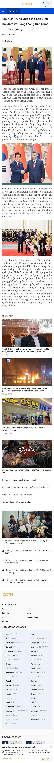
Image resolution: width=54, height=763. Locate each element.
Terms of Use (20, 759)
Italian (11, 715)
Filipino (12, 676)
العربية (29, 613)
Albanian (12, 634)
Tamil (35, 698)
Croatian (12, 659)
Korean (11, 723)
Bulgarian (14, 651)
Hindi (10, 702)
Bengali (11, 646)
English (5, 609)
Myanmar (39, 646)
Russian (37, 676)
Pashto (36, 668)
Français (5, 613)
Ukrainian (39, 710)
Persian (37, 655)
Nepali (35, 651)
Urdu (34, 715)
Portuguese (39, 663)
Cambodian (12, 655)
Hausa (11, 693)
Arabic (11, 638)
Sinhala (36, 685)
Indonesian (17, 710)
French (12, 680)
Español (30, 609)
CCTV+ (5, 621)
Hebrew (11, 698)
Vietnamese (39, 719)
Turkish (36, 706)
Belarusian (14, 642)
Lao (34, 634)
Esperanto (14, 672)
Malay (39, 638)
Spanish (37, 689)
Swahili (37, 693)
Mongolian (38, 642)
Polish (36, 659)
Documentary (32, 617)
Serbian (37, 680)
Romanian (38, 672)
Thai (34, 702)
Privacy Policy (7, 759)
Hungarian (13, 706)
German (12, 685)
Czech (11, 663)
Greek (12, 689)
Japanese (12, 719)
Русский (5, 617)
